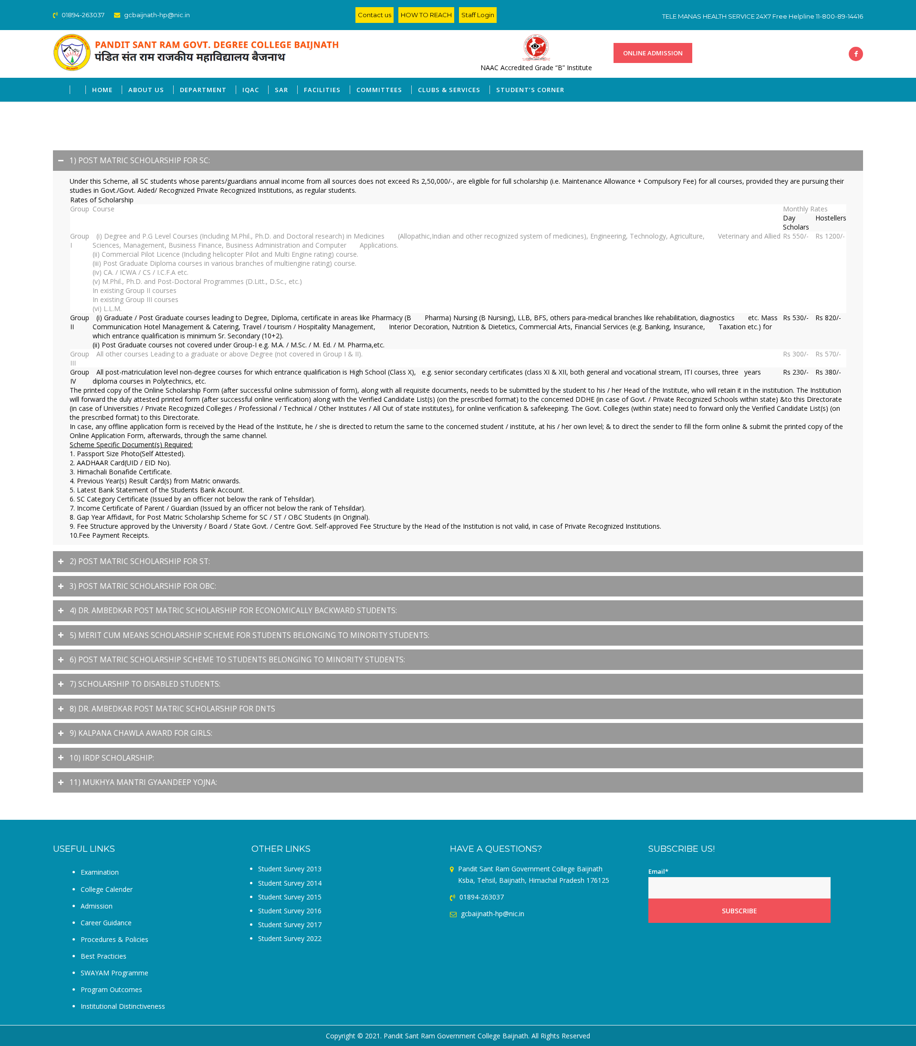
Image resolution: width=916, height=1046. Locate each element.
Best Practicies (103, 956)
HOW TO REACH (426, 15)
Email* (658, 871)
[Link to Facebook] (856, 54)
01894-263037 (82, 15)
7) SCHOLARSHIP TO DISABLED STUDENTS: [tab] (145, 684)
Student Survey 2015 (290, 896)
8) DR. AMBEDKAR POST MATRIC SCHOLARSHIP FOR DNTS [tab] (172, 709)
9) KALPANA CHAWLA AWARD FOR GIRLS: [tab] (141, 733)
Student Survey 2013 (290, 868)
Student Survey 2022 (290, 938)
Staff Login (477, 15)
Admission (97, 905)
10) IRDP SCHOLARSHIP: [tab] (112, 758)
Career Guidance (106, 922)
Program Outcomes (111, 989)
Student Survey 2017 (290, 924)
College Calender (107, 889)
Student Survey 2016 (290, 910)
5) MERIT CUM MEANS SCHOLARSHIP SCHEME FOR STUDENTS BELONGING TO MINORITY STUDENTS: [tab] (249, 635)
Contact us (374, 15)
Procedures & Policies (114, 939)
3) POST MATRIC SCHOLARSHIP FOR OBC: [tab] (143, 586)
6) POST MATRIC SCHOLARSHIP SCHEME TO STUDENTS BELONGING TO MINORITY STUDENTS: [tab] (237, 660)
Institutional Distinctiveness (123, 1006)
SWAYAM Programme (114, 972)
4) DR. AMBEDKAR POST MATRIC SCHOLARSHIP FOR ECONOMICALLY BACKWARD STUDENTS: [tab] (233, 611)
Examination (100, 872)
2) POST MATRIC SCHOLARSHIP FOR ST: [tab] (140, 561)
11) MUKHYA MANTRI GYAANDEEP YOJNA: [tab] (143, 782)
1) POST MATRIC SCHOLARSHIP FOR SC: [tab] (140, 161)
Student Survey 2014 (290, 883)
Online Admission (653, 53)
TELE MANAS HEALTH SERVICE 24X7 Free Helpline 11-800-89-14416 (762, 16)
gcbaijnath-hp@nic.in (157, 15)
